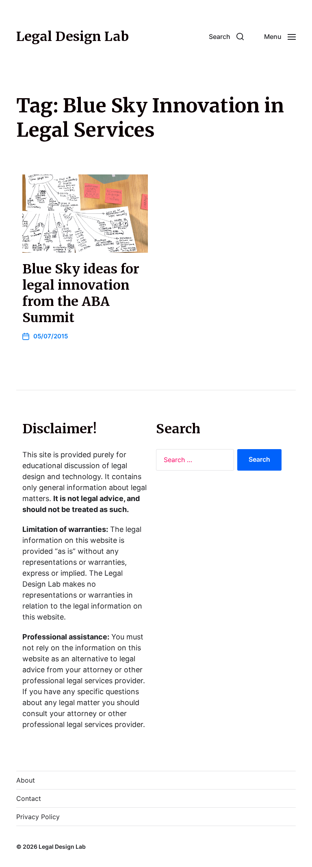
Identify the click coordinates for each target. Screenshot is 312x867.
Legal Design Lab (72, 36)
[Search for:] (193, 461)
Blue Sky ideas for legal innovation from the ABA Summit (80, 293)
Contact (28, 798)
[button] (226, 36)
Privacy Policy (38, 817)
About (25, 780)
